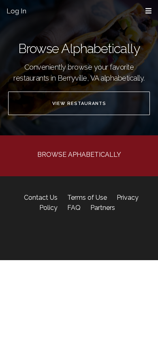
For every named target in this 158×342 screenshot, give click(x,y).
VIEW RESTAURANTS (79, 103)
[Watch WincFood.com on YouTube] (107, 236)
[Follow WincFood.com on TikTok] (97, 236)
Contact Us (41, 197)
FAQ (74, 208)
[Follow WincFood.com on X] (76, 236)
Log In (16, 11)
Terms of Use (87, 197)
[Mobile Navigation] (148, 11)
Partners (102, 208)
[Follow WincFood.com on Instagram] (64, 236)
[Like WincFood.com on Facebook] (51, 236)
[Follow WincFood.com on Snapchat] (86, 236)
